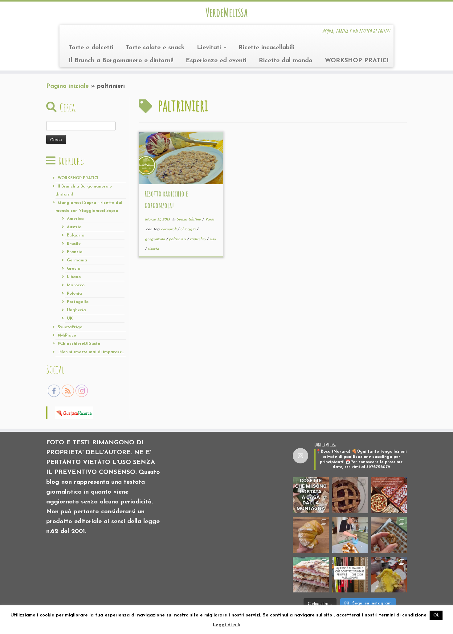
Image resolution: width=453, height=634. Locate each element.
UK (70, 319)
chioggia (188, 229)
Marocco (75, 285)
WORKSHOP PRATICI (357, 61)
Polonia (74, 294)
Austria (74, 227)
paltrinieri (178, 239)
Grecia (73, 269)
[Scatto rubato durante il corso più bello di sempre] (350, 535)
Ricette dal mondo (285, 61)
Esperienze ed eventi (216, 61)
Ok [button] (436, 615)
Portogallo (77, 302)
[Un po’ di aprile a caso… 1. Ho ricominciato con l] (311, 575)
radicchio (198, 239)
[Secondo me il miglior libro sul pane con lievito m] (350, 575)
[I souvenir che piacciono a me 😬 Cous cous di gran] (311, 495)
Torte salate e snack (155, 48)
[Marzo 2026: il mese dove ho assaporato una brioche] (389, 575)
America (75, 219)
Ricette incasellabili (266, 48)
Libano (74, 277)
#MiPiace (67, 335)
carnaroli (169, 229)
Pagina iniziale (67, 86)
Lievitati (210, 48)
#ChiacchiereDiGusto (79, 344)
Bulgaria (75, 235)
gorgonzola (155, 239)
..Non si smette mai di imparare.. (91, 352)
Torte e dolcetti (91, 48)
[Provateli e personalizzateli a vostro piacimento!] (389, 535)
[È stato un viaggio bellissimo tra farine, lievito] (389, 495)
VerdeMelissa (226, 12)
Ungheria (76, 310)
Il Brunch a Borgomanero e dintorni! (121, 61)
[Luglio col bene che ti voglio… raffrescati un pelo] (350, 495)
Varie (209, 219)
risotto (153, 249)
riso (213, 239)
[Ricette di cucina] (74, 412)
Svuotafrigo (70, 327)
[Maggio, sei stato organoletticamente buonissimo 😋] (311, 535)
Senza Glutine (189, 219)
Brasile (74, 244)
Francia (75, 252)
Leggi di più (226, 625)
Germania (77, 260)
